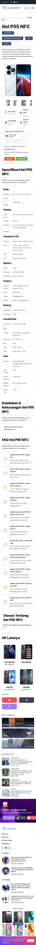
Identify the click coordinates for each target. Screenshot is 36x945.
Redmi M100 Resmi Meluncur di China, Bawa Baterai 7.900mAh (21, 782)
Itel (23, 17)
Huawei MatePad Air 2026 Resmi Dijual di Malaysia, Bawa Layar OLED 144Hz (21, 792)
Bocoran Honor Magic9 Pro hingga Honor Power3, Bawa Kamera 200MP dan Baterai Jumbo (21, 886)
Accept (30, 940)
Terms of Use (6, 942)
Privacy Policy (7, 840)
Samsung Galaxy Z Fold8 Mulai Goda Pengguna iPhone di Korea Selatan (22, 869)
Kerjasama (6, 843)
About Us (5, 837)
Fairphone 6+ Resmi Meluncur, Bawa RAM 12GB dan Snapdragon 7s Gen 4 (21, 859)
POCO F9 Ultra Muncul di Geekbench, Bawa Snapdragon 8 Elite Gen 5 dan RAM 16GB (21, 761)
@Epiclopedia (18, 908)
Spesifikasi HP (14, 17)
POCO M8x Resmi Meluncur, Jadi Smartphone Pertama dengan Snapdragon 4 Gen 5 (21, 772)
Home (4, 17)
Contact (5, 834)
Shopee (9, 159)
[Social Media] (11, 2)
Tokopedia (22, 159)
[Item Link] (18, 722)
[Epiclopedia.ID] (11, 8)
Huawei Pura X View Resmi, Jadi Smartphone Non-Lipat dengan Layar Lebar (22, 898)
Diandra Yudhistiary (18, 863)
